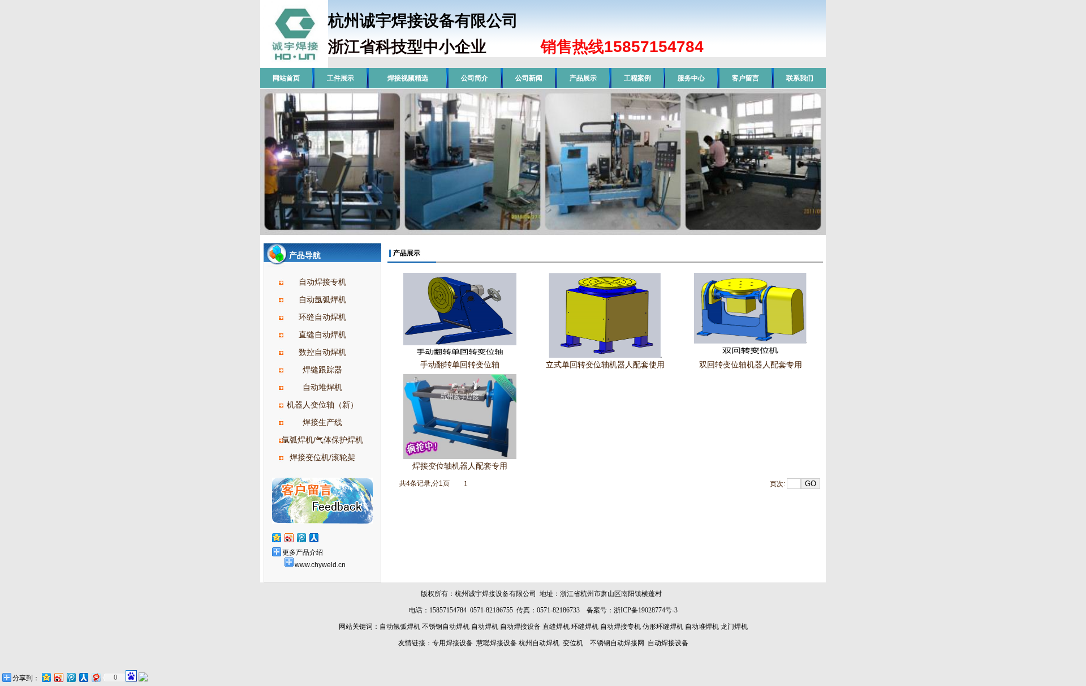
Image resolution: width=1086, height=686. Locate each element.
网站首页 (286, 78)
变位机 (573, 643)
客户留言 (745, 78)
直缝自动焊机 (322, 334)
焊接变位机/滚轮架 (322, 457)
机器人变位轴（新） (322, 404)
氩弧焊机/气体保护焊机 (322, 439)
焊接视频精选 (407, 78)
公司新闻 (528, 78)
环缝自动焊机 (322, 316)
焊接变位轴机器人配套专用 (459, 465)
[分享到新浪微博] (288, 537)
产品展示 (583, 78)
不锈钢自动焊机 (445, 627)
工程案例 (637, 78)
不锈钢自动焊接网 (617, 643)
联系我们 (799, 78)
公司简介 (474, 78)
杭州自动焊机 (539, 643)
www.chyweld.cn (320, 565)
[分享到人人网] (313, 537)
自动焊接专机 (322, 281)
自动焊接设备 (520, 627)
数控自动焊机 (322, 352)
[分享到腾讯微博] (301, 537)
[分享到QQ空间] (276, 537)
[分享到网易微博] (95, 677)
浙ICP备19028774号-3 (646, 610)
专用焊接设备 (452, 643)
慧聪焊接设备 (496, 643)
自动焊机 (484, 627)
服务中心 (691, 78)
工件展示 (340, 78)
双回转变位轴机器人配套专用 (750, 364)
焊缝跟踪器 (322, 369)
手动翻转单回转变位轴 (459, 364)
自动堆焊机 (322, 387)
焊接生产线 (322, 422)
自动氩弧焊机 (322, 299)
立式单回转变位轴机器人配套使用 (605, 364)
